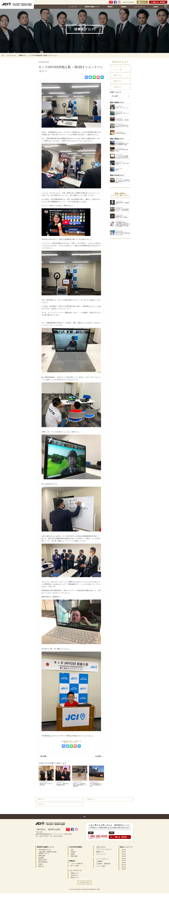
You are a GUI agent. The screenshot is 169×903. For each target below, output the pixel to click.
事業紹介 (110, 6)
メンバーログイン (102, 859)
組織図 (73, 854)
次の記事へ (98, 756)
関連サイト (100, 852)
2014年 (123, 858)
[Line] (71, 746)
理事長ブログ (22, 55)
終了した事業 (75, 866)
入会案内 (155, 6)
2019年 (123, 869)
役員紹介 (73, 852)
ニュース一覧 (117, 69)
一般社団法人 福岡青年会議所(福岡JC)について (47, 852)
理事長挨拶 (41, 855)
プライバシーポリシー (104, 849)
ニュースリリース (139, 6)
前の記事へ (43, 756)
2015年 (123, 860)
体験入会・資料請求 (159, 2)
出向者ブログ (117, 87)
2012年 (123, 854)
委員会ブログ (117, 81)
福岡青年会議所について (92, 6)
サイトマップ (101, 854)
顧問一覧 (41, 866)
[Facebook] (63, 746)
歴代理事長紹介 (43, 862)
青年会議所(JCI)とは (44, 849)
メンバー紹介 (101, 866)
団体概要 (41, 858)
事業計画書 (74, 856)
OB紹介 (40, 864)
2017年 (123, 864)
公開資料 (123, 6)
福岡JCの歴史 (42, 860)
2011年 (123, 852)
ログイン (143, 2)
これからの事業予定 (77, 863)
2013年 (123, 856)
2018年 (123, 867)
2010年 (123, 849)
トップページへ (84, 882)
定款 (72, 849)
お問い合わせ (101, 847)
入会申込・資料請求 (103, 863)
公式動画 (111, 2)
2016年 (123, 862)
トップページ (73, 6)
